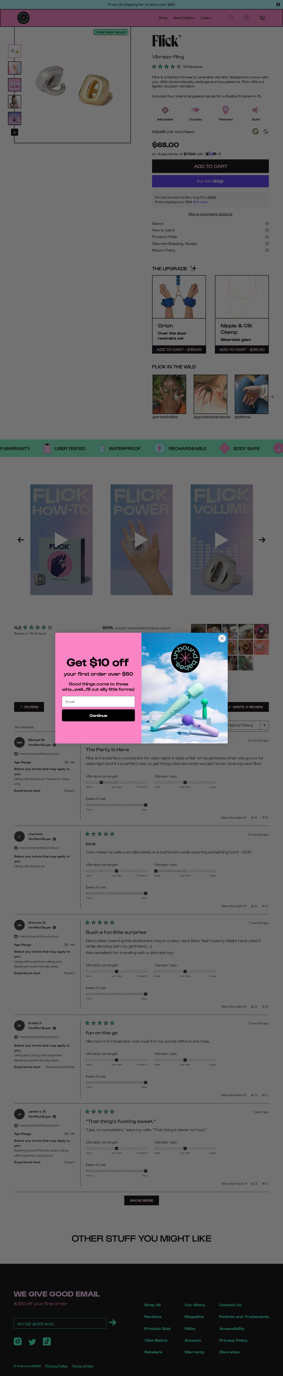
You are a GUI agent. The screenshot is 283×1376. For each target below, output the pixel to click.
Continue (98, 715)
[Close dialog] (222, 638)
